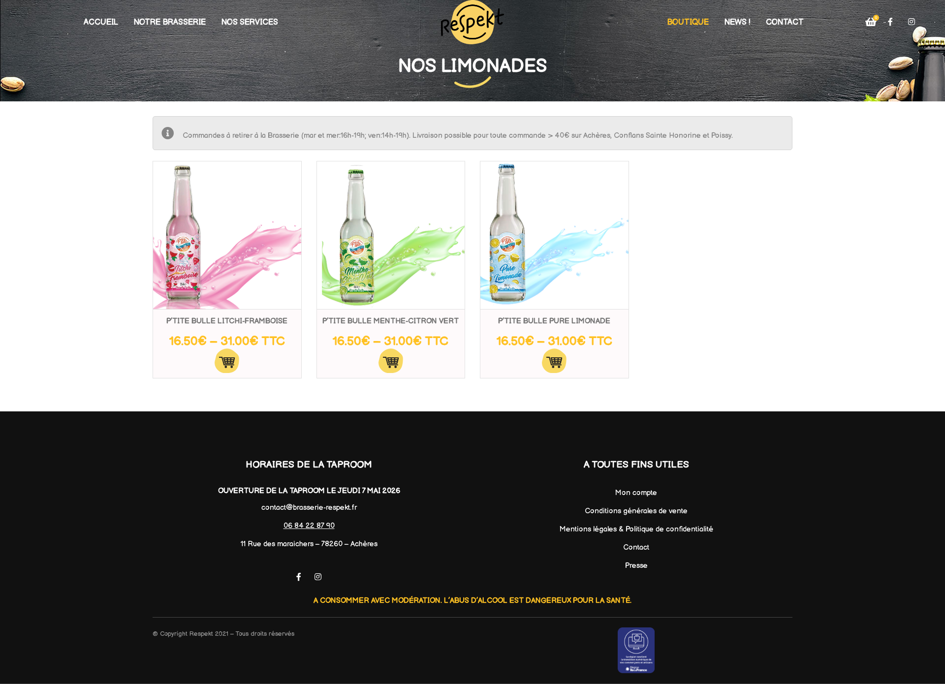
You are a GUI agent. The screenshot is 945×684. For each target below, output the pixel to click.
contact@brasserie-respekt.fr (309, 507)
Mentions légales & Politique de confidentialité (636, 529)
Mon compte (636, 492)
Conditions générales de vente (636, 511)
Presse (636, 565)
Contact (636, 547)
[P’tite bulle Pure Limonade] (554, 235)
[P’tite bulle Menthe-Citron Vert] (391, 235)
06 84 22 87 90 (309, 525)
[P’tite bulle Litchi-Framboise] (227, 235)
